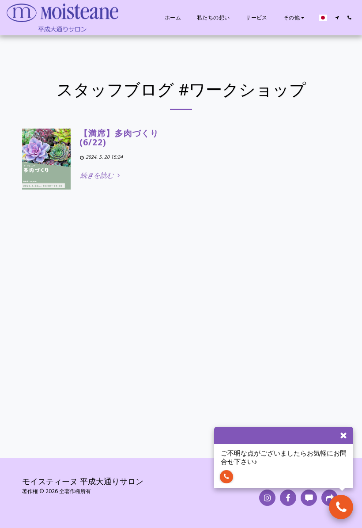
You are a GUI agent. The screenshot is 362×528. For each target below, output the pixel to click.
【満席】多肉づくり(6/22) (119, 137)
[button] (337, 17)
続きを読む (97, 175)
